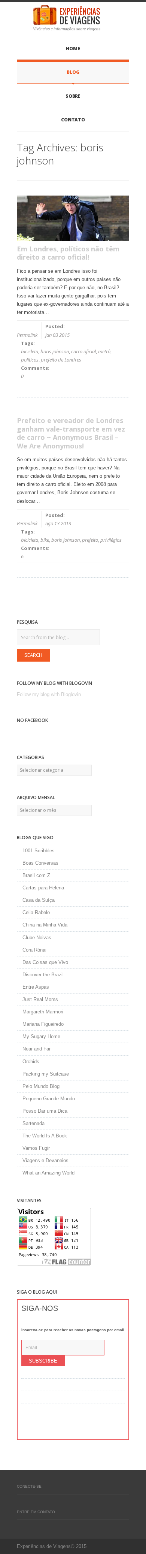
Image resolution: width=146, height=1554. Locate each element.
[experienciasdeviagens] (73, 18)
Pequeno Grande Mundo (48, 1098)
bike (44, 539)
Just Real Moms (40, 999)
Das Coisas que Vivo (45, 962)
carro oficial (83, 351)
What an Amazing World (48, 1173)
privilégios (111, 539)
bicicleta (29, 351)
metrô (104, 351)
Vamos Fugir (36, 1148)
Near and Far (36, 1049)
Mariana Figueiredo (43, 1024)
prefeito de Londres (61, 359)
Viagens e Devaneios (45, 1160)
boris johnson (54, 351)
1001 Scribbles (38, 850)
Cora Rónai (34, 950)
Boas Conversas (40, 863)
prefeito (90, 539)
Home (73, 48)
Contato (73, 120)
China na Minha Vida (44, 925)
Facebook (20, 1502)
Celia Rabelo (36, 912)
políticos (30, 359)
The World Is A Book (44, 1136)
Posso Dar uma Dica (44, 1111)
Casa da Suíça (38, 900)
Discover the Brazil (43, 974)
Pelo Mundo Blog (41, 1086)
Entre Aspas (35, 987)
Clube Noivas (36, 937)
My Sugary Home (41, 1036)
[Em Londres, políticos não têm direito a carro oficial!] (73, 218)
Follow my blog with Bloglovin (49, 694)
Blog (73, 72)
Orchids (30, 1061)
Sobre (73, 96)
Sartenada (33, 1123)
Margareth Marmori (42, 1012)
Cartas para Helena (43, 888)
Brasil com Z (36, 875)
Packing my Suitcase (45, 1074)
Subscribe (43, 1361)
